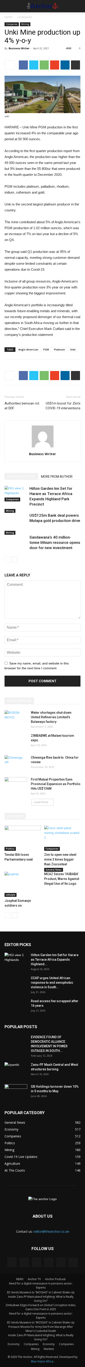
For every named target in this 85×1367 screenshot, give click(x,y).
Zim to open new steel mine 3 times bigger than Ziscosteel (60, 859)
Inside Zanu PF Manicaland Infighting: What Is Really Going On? (40, 1299)
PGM (46, 349)
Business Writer (19, 48)
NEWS (19, 1279)
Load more (41, 802)
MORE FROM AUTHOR (57, 476)
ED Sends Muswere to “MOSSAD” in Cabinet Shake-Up (41, 1292)
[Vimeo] (61, 1262)
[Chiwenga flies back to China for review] (16, 763)
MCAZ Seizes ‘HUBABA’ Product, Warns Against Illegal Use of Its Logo (61, 878)
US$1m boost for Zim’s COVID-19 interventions (63, 405)
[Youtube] (73, 1262)
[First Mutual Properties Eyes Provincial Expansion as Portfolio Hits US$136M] (16, 785)
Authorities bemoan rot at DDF (22, 405)
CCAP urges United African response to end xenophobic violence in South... (52, 982)
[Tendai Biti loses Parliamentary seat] (23, 838)
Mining (25, 24)
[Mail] (36, 1262)
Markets (49, 1349)
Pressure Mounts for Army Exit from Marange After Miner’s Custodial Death (40, 1329)
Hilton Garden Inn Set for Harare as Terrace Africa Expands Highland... (54, 959)
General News (54, 869)
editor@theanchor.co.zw (51, 1231)
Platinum (59, 349)
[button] (78, 6)
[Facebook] (12, 1262)
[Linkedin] (24, 1262)
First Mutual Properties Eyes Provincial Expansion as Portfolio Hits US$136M (55, 784)
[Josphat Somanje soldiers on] (23, 884)
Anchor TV (34, 1279)
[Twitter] (48, 1262)
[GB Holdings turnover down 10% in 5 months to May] (16, 1092)
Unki (72, 349)
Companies (24, 17)
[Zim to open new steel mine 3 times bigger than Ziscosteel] (62, 838)
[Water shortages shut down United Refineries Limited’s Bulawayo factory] (16, 718)
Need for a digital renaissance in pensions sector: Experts (41, 1285)
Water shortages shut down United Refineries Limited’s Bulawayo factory (51, 717)
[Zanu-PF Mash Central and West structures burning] (16, 1070)
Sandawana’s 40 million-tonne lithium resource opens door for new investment (54, 542)
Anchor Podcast (55, 1279)
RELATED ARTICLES (21, 476)
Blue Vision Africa (42, 1361)
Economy (13, 1344)
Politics (10, 848)
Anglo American (28, 349)
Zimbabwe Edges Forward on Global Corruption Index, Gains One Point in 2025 (40, 1307)
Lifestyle (10, 894)
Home (8, 17)
